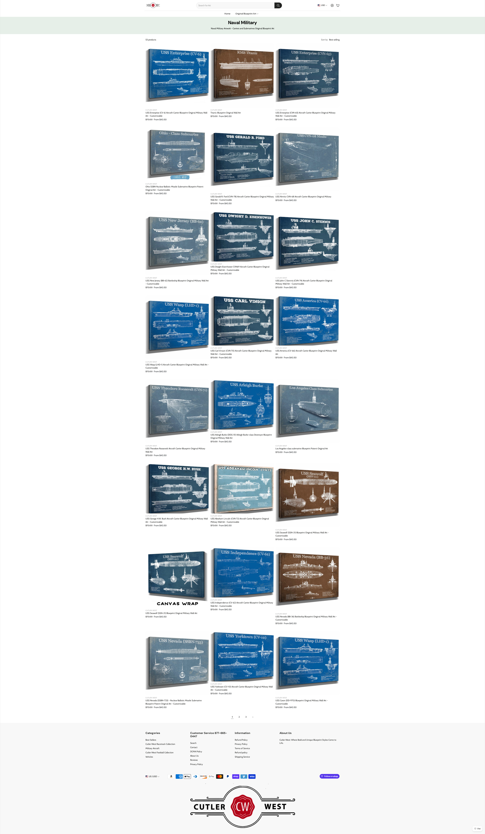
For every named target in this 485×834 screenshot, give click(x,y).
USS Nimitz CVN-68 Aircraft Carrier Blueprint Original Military (303, 196)
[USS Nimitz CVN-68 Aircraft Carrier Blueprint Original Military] (307, 159)
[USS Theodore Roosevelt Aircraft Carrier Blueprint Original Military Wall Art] (178, 411)
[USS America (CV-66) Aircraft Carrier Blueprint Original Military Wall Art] (307, 320)
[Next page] (253, 717)
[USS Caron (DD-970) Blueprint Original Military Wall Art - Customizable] (307, 663)
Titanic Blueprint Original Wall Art (226, 112)
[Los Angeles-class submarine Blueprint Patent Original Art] (307, 411)
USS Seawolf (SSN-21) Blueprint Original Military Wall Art (171, 613)
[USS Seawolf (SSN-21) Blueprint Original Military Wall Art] (178, 577)
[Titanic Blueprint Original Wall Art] (243, 75)
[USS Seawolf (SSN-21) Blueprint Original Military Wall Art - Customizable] (307, 495)
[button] (239, 5)
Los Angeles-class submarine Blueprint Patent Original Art (301, 448)
